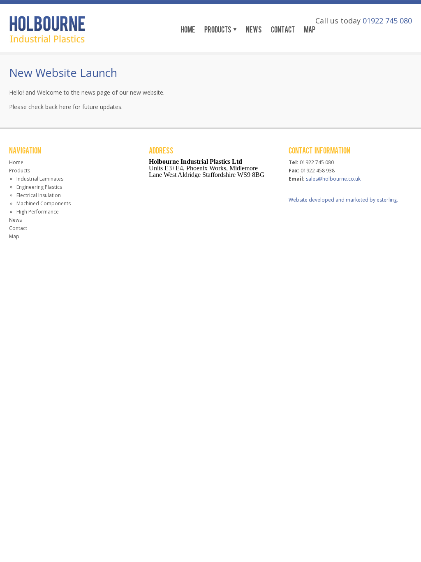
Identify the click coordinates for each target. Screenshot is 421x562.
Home (188, 29)
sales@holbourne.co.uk (333, 178)
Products (217, 29)
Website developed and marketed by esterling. (343, 199)
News (254, 29)
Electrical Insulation (38, 195)
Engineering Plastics (39, 186)
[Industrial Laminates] (47, 40)
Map (309, 29)
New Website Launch (63, 72)
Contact (283, 29)
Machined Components (43, 203)
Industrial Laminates (39, 178)
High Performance (37, 211)
